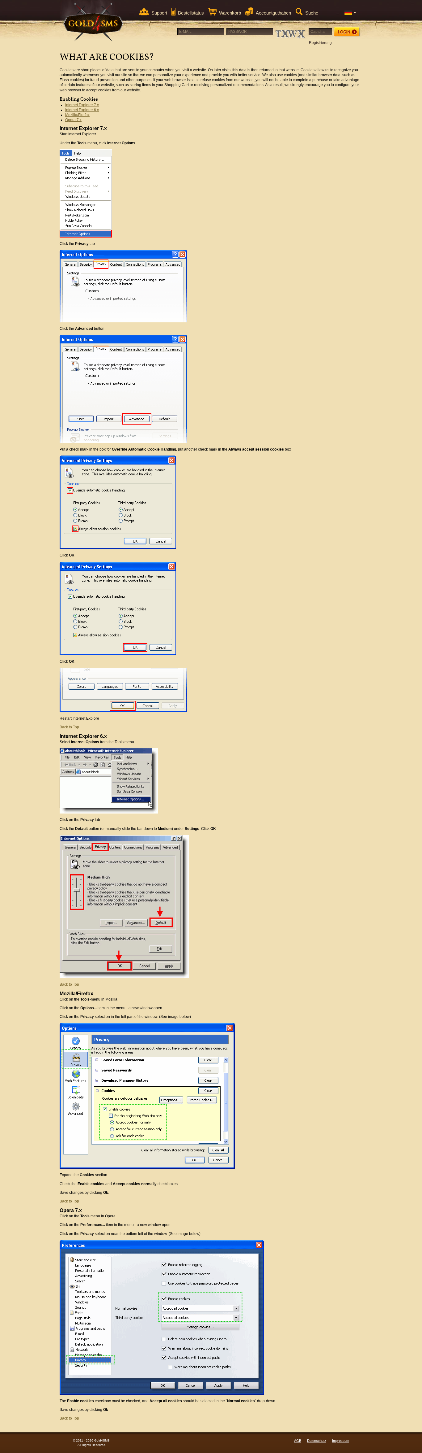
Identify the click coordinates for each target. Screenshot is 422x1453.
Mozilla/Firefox (77, 115)
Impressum (340, 1440)
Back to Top (69, 727)
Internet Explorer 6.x (82, 110)
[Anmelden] (347, 31)
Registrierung (320, 43)
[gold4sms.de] (93, 22)
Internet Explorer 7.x (82, 105)
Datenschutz (316, 1440)
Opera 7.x (73, 120)
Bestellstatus (191, 12)
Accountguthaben (273, 12)
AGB (297, 1440)
